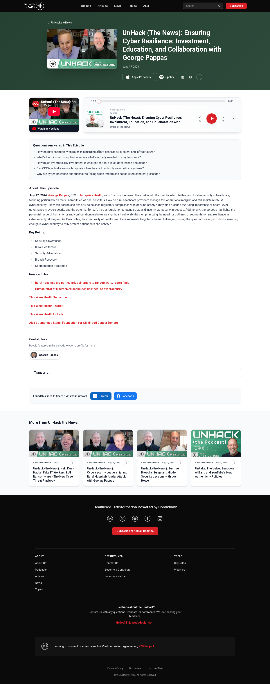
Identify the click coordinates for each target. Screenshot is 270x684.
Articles (103, 6)
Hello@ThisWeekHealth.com (135, 622)
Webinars (179, 569)
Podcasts (85, 6)
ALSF (146, 6)
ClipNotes (180, 563)
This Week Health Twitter (46, 306)
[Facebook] (147, 519)
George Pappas (58, 195)
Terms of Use (155, 668)
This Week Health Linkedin (46, 314)
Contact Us (111, 563)
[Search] (219, 6)
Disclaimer (135, 668)
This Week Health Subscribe (48, 297)
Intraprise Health (91, 195)
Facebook (128, 396)
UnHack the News (61, 22)
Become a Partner (116, 576)
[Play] (211, 118)
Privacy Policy (115, 668)
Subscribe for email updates (135, 531)
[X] (122, 519)
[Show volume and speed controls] (234, 119)
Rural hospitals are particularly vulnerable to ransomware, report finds (82, 282)
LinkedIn (103, 396)
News (117, 6)
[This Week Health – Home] (34, 5)
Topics (132, 6)
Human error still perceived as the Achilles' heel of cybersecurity (78, 289)
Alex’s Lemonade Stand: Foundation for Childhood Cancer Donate (73, 322)
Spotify (169, 77)
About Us (40, 563)
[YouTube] (135, 519)
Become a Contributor (118, 569)
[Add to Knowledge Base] (199, 77)
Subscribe (236, 6)
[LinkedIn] (110, 519)
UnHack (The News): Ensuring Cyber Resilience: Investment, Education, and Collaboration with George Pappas (146, 120)
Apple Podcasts (141, 77)
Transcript (42, 372)
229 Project (146, 646)
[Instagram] (160, 519)
